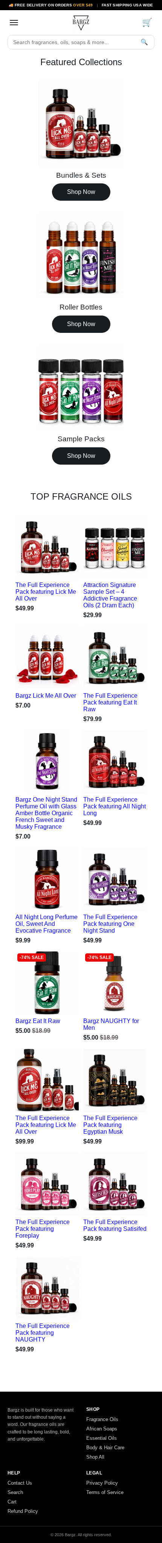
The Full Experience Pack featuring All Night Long (114, 806)
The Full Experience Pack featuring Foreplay (42, 1229)
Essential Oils (101, 1438)
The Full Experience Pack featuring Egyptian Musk (110, 1125)
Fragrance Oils (102, 1419)
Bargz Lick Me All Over (45, 695)
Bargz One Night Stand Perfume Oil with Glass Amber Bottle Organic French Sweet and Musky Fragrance (46, 813)
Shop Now (81, 192)
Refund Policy (23, 1511)
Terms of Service (105, 1492)
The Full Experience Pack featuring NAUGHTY (42, 1333)
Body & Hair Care (105, 1447)
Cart (12, 1502)
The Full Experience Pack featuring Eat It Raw (110, 702)
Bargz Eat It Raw (37, 1021)
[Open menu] (14, 22)
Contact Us (20, 1483)
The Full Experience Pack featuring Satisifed (115, 1225)
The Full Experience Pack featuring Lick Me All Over (45, 592)
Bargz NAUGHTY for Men (111, 1024)
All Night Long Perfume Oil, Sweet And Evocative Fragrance (46, 924)
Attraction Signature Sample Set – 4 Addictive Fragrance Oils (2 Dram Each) (110, 595)
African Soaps (101, 1429)
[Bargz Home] (81, 22)
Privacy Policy (102, 1483)
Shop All (95, 1457)
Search (15, 1492)
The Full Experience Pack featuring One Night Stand (110, 924)
